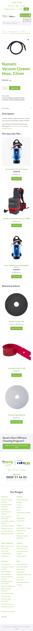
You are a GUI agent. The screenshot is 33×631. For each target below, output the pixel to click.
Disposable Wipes (22, 567)
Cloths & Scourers (22, 549)
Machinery (4, 561)
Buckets (19, 502)
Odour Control (21, 556)
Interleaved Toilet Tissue (24, 574)
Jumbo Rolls (20, 577)
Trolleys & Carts (21, 531)
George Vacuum (7, 128)
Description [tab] (5, 108)
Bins (18, 516)
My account (11, 6)
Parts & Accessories (13, 31)
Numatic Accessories (14, 98)
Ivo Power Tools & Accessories (6, 582)
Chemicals (4, 497)
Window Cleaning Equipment (22, 537)
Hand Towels (20, 572)
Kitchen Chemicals (7, 528)
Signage (19, 525)
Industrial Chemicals (7, 526)
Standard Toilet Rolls (23, 582)
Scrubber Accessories (8, 611)
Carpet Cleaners (6, 564)
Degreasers (4, 509)
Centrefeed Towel (22, 564)
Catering (19, 585)
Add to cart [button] (16, 178)
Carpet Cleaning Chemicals (6, 505)
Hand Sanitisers (6, 553)
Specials (3, 617)
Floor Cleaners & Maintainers (6, 517)
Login (26, 9)
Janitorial (19, 543)
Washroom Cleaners (7, 533)
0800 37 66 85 (16, 2)
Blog (17, 6)
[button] (28, 39)
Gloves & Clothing (22, 546)
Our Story (22, 6)
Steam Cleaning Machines (6, 590)
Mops (18, 510)
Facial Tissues (21, 569)
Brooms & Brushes (22, 500)
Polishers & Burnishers (8, 586)
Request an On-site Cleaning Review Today (16, 446)
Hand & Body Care (7, 543)
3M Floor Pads (5, 596)
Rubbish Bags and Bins (23, 513)
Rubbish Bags (21, 518)
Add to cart (14, 88)
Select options (16, 328)
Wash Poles (20, 533)
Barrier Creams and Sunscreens (7, 547)
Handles (19, 507)
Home (3, 31)
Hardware (20, 497)
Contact (20, 9)
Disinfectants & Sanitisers (6, 513)
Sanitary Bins (21, 521)
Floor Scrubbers (6, 571)
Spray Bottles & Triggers (24, 528)
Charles (22, 126)
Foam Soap (4, 551)
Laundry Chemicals (7, 531)
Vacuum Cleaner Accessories (17, 99)
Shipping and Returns (10, 9)
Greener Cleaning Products (6, 501)
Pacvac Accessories (7, 604)
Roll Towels (20, 580)
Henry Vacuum (14, 126)
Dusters (19, 505)
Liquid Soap (5, 556)
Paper (18, 561)
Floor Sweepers (6, 574)
